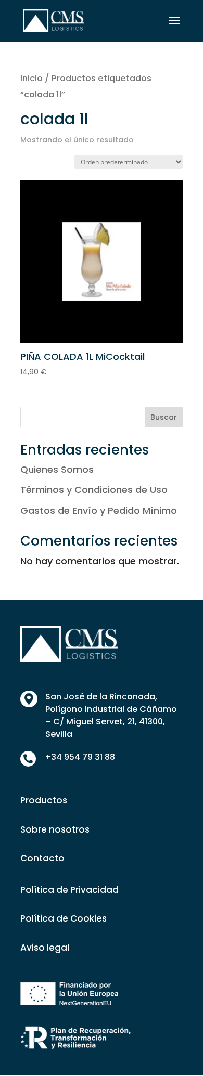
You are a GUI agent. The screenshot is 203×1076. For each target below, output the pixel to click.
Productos (43, 800)
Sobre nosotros (55, 829)
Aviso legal (44, 947)
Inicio (31, 78)
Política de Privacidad (69, 890)
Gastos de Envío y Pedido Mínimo (98, 510)
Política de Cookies (63, 918)
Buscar (163, 417)
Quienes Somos (57, 469)
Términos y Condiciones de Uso (94, 489)
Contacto (42, 858)
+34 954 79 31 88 (80, 757)
